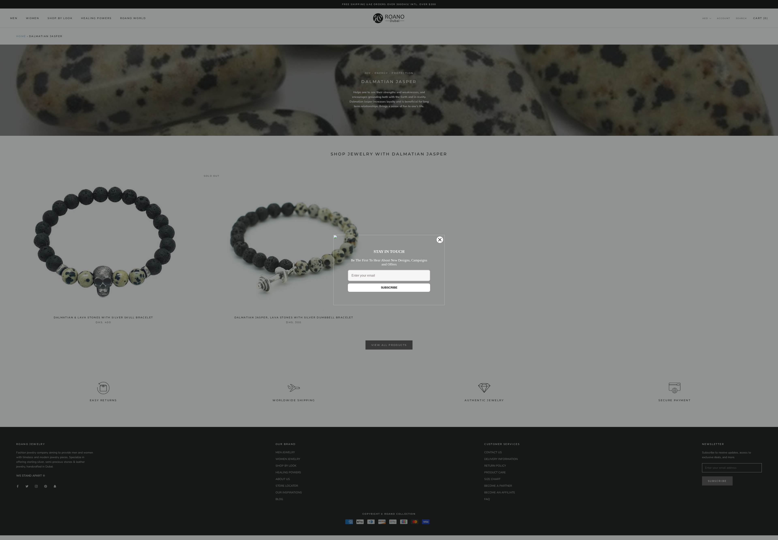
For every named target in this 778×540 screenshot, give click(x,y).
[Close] (440, 240)
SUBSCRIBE (389, 287)
